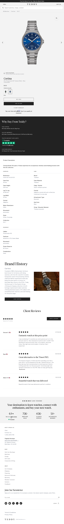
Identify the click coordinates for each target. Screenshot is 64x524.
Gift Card (7, 458)
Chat (6, 430)
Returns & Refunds (10, 475)
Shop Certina (17, 299)
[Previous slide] (2, 42)
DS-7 (18, 11)
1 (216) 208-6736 (9, 434)
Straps (7, 456)
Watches (7, 454)
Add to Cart (18, 103)
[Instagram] (13, 503)
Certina (13, 11)
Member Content (10, 479)
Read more (22, 369)
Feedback (7, 484)
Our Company (8, 469)
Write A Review (54, 318)
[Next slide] (61, 42)
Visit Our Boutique (10, 452)
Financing (7, 473)
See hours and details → (12, 440)
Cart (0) (58, 4)
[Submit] (58, 497)
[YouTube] (6, 503)
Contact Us (8, 432)
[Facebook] (9, 503)
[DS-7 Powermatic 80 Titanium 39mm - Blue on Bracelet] (10, 92)
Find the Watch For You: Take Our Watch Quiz (32, 1)
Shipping (7, 471)
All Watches (6, 11)
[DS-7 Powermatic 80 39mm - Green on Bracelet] (5, 92)
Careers (7, 482)
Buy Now (18, 99)
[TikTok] (21, 503)
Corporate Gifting (10, 461)
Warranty (7, 477)
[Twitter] (17, 503)
